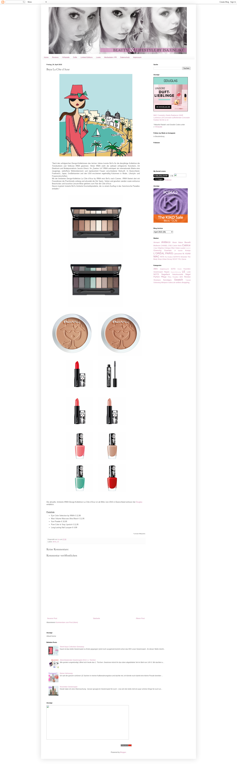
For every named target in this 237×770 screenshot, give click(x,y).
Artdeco (165, 242)
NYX (162, 257)
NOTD (156, 274)
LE (58, 542)
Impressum (137, 57)
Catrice (186, 245)
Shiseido (183, 257)
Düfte (75, 57)
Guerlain (168, 250)
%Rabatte (66, 57)
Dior (173, 248)
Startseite (96, 618)
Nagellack (165, 274)
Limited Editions (87, 57)
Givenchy (157, 250)
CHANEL (164, 246)
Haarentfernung (176, 272)
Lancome (178, 253)
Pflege (164, 277)
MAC (156, 256)
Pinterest (168, 180)
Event (179, 269)
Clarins (161, 248)
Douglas (139, 502)
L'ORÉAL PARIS (163, 253)
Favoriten (187, 269)
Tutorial (188, 280)
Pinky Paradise (173, 277)
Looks (98, 57)
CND (170, 246)
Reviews (55, 57)
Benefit (187, 242)
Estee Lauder (181, 248)
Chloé (155, 248)
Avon (174, 242)
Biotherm (156, 246)
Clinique (167, 248)
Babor (180, 242)
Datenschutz (125, 57)
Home (46, 57)
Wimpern (164, 282)
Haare (166, 272)
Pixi (166, 257)
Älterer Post (140, 618)
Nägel (188, 274)
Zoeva (183, 259)
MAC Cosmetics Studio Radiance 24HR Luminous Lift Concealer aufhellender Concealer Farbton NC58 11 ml (171, 117)
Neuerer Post (52, 618)
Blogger (123, 752)
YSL (179, 259)
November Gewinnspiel (68, 687)
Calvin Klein (177, 246)
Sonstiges (167, 280)
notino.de (171, 282)
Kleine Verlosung (66, 673)
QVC (181, 277)
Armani (156, 242)
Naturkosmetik (177, 274)
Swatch (178, 279)
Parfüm (156, 277)
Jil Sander (178, 250)
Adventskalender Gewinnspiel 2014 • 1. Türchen (78, 660)
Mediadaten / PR (110, 57)
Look (189, 272)
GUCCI (188, 248)
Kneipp (188, 250)
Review (187, 277)
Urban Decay (167, 259)
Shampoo (157, 280)
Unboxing (157, 282)
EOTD (173, 269)
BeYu (54, 542)
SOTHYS (176, 257)
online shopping (182, 282)
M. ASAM (187, 253)
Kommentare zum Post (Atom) (67, 622)
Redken (170, 257)
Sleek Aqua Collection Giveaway (72, 647)
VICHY (174, 259)
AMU (155, 269)
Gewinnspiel (158, 272)
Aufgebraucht (164, 269)
